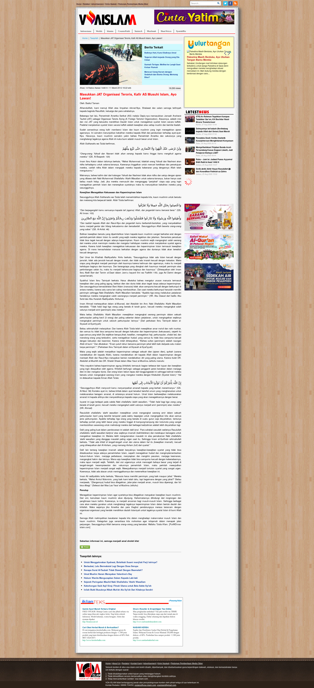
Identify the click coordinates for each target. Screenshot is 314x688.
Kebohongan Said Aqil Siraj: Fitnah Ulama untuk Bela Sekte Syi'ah (117, 585)
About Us (116, 663)
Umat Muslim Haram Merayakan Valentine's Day (108, 573)
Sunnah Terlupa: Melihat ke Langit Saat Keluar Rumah (162, 66)
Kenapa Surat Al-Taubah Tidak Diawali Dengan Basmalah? (113, 570)
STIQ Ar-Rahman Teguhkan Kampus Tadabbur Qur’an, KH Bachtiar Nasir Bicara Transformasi (212, 119)
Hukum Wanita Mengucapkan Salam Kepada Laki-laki (111, 577)
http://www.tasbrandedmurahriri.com (147, 622)
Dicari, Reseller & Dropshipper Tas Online (152, 608)
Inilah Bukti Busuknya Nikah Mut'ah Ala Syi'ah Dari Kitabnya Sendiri (118, 589)
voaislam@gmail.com (166, 685)
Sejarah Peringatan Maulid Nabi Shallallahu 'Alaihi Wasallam (115, 581)
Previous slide (225, 53)
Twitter (225, 3)
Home (78, 4)
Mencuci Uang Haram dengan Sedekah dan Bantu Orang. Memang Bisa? (161, 74)
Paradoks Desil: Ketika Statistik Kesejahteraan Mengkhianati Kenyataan (214, 139)
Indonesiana (85, 31)
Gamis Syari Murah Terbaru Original (99, 608)
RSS (235, 3)
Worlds (99, 31)
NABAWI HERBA (141, 627)
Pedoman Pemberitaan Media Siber (133, 4)
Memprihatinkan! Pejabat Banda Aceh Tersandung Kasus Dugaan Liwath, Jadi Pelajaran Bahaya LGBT (214, 150)
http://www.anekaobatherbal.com (145, 640)
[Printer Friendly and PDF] (85, 546)
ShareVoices (166, 31)
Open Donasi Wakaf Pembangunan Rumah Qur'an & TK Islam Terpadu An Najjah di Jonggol (208, 62)
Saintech (138, 31)
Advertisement (97, 4)
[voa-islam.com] (107, 19)
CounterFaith (124, 31)
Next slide (228, 53)
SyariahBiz (181, 31)
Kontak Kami (136, 663)
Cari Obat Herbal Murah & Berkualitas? (100, 627)
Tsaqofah (94, 38)
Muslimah (151, 31)
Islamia (110, 31)
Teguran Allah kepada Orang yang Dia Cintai (161, 58)
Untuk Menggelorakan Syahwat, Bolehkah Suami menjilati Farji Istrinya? (120, 562)
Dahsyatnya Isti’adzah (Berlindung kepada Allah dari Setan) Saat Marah (213, 130)
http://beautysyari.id (90, 622)
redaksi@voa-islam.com (145, 685)
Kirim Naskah (111, 4)
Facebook (230, 3)
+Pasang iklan (175, 600)
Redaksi (86, 4)
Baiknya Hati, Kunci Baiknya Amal (160, 52)
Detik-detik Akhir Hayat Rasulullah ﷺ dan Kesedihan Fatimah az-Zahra (213, 170)
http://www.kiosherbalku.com (93, 640)
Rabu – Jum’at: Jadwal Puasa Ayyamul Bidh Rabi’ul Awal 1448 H (214, 161)
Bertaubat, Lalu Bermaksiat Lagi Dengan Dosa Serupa (111, 566)
